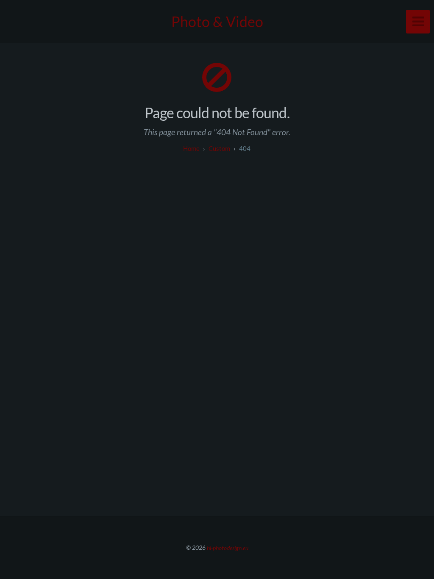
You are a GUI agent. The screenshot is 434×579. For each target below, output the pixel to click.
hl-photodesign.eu (227, 547)
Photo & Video (217, 21)
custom (219, 148)
